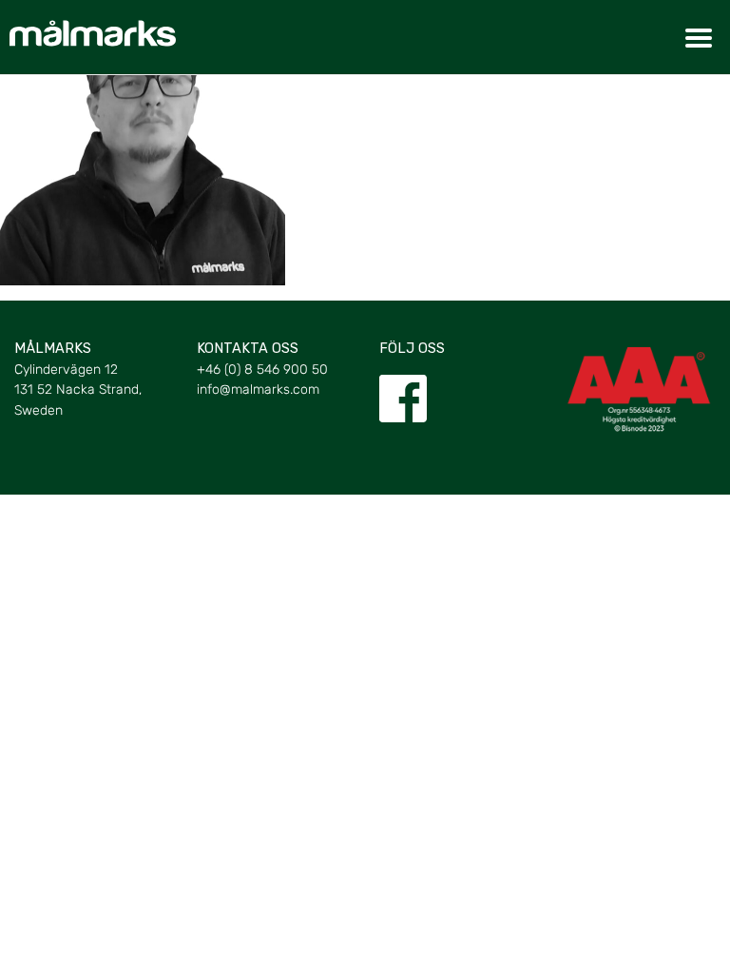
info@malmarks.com (258, 389)
